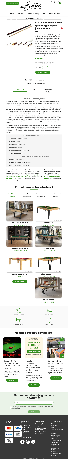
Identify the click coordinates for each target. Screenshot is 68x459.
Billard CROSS (48, 301)
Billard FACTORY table (48, 224)
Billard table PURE (48, 275)
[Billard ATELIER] (48, 236)
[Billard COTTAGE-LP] (19, 236)
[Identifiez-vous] (54, 3)
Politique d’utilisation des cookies (56, 453)
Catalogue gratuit (13, 3)
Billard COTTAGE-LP (20, 249)
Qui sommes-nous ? (55, 449)
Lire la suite (12, 380)
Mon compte (39, 424)
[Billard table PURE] (48, 262)
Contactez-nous (25, 425)
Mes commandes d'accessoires (41, 429)
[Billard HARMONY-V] (19, 211)
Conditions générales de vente (55, 444)
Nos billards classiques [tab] (26, 195)
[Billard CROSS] (48, 287)
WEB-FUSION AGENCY (40, 458)
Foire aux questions (54, 425)
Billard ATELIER (48, 249)
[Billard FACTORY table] (48, 211)
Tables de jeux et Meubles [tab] (41, 195)
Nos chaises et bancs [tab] (55, 195)
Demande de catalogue (24, 432)
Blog (52, 428)
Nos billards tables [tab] (12, 195)
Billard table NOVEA (20, 275)
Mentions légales (56, 441)
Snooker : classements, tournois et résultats (55, 436)
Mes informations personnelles (41, 432)
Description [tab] (20, 90)
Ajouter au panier (42, 72)
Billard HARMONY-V (20, 224)
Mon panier (39, 426)
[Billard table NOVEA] (19, 262)
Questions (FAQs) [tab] (48, 91)
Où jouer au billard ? (57, 430)
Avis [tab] (34, 90)
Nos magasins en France (25, 428)
